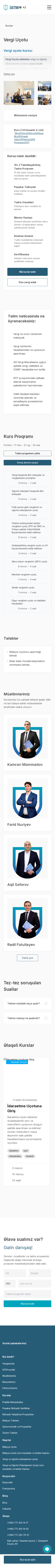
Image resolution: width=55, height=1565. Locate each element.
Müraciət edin (27, 1559)
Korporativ (7, 1482)
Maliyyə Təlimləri (10, 1420)
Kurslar (9, 25)
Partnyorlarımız (9, 1388)
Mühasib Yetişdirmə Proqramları (18, 1414)
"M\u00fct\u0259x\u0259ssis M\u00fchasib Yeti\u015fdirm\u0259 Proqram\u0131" (29, 138)
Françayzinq (8, 1488)
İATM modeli (8, 1369)
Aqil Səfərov (18, 884)
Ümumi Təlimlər (9, 1432)
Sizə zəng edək (27, 282)
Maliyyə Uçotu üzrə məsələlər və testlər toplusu (25, 1453)
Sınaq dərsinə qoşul (27, 462)
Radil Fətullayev (21, 944)
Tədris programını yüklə (27, 453)
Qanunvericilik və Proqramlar (16, 1426)
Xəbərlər (6, 1508)
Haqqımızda (8, 1363)
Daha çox (9, 73)
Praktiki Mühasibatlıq (12, 1402)
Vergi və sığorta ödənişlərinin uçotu (20, 1459)
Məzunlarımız (8, 1382)
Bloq (4, 1502)
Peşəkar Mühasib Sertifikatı (16, 1408)
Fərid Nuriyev (19, 824)
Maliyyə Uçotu (9, 1447)
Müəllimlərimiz (9, 1376)
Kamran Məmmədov (25, 764)
